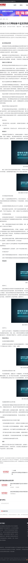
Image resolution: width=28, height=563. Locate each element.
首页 (15, 5)
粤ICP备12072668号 (21, 559)
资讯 (21, 5)
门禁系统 (14, 81)
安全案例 (17, 487)
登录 (2, 511)
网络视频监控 (13, 493)
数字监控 (12, 487)
